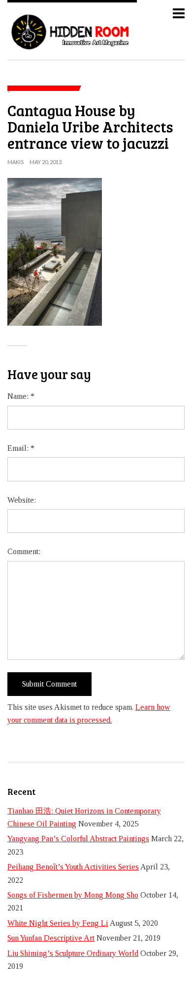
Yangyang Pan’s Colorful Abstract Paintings (78, 838)
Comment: (23, 551)
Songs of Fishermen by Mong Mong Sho (72, 895)
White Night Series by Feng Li (57, 923)
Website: (21, 500)
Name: (20, 396)
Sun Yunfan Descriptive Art (51, 938)
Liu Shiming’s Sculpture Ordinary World (72, 953)
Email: (20, 448)
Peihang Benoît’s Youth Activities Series (73, 867)
